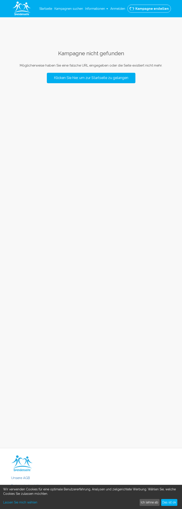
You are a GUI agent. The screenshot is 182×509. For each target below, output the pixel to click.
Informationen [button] (95, 8)
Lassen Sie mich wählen (20, 502)
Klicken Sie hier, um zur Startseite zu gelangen (91, 78)
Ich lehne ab (149, 502)
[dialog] (91, 497)
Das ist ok (169, 502)
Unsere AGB (20, 478)
